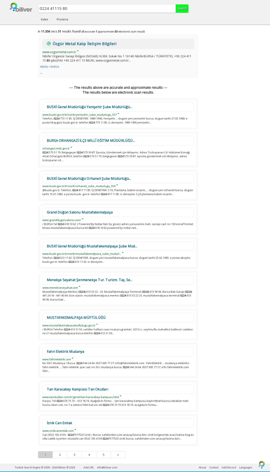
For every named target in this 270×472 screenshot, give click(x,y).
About (202, 467)
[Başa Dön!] (261, 464)
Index (44, 19)
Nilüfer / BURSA (49, 66)
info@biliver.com (107, 467)
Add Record (229, 467)
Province (62, 19)
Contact (214, 467)
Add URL (89, 467)
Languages (245, 467)
